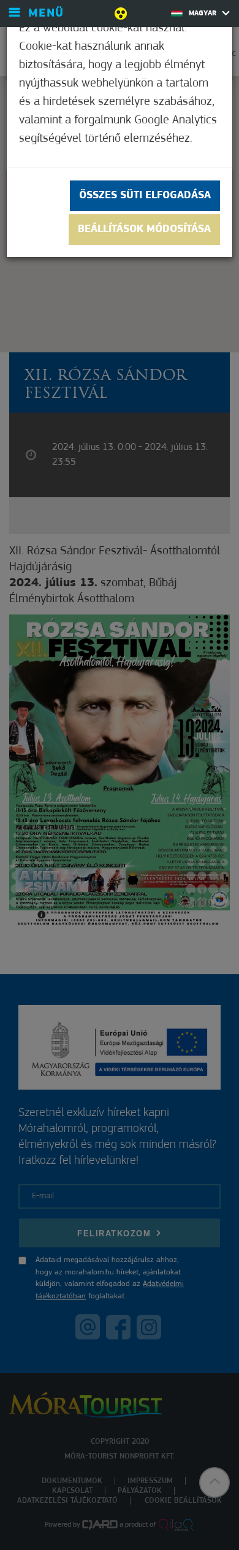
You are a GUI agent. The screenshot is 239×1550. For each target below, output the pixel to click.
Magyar (204, 13)
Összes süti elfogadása (145, 195)
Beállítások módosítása (144, 229)
